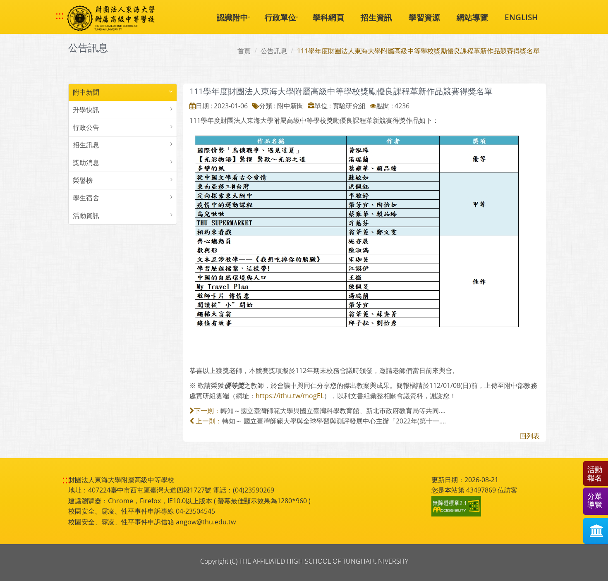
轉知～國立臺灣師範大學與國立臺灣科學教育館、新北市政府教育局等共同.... (332, 410)
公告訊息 (274, 50)
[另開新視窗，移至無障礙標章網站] (457, 506)
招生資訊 (376, 17)
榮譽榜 (83, 180)
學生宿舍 (86, 197)
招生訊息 (86, 144)
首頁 (244, 50)
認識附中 (232, 17)
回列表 (530, 435)
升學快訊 (86, 109)
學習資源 (424, 17)
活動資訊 (86, 215)
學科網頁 (328, 17)
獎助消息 (86, 162)
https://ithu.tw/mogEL (290, 395)
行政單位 (280, 17)
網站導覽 (472, 17)
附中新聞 (86, 92)
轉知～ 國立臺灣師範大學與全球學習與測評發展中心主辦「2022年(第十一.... (334, 421)
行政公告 (86, 127)
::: (59, 15)
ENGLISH (521, 17)
